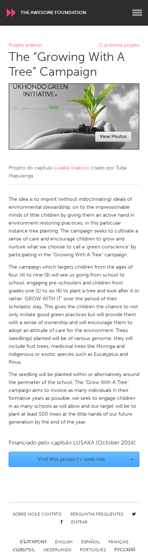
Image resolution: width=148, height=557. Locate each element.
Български (33, 541)
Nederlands (57, 549)
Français (118, 541)
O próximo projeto (119, 45)
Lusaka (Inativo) (71, 168)
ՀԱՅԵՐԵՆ (24, 549)
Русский (124, 549)
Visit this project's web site (85, 459)
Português (93, 549)
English (64, 541)
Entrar (79, 522)
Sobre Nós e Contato (37, 514)
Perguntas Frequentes (96, 514)
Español (90, 541)
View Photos (113, 136)
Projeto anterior (25, 45)
